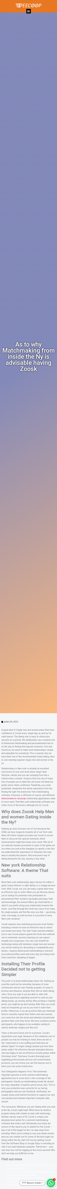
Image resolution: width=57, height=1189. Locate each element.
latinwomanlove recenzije (13, 798)
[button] (28, 11)
